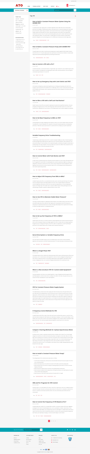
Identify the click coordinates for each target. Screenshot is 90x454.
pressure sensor (50, 376)
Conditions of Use (17, 442)
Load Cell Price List (19, 49)
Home (29, 6)
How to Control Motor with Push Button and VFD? (49, 156)
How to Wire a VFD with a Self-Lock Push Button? (48, 100)
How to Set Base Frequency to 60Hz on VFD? (47, 118)
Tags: (34, 40)
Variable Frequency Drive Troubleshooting (46, 135)
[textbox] (63, 10)
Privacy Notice (16, 441)
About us (15, 437)
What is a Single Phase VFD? (42, 251)
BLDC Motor (41, 439)
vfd (48, 40)
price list (22, 24)
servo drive (38, 244)
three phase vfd (49, 323)
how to (37, 40)
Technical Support (36, 6)
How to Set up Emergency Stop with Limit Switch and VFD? (52, 81)
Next (57, 421)
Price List (40, 444)
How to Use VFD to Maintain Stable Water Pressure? (49, 197)
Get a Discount (28, 439)
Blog (39, 437)
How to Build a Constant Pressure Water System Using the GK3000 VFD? (51, 22)
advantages (47, 263)
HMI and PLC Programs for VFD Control (45, 383)
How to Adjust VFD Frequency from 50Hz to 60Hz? (48, 176)
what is (17, 31)
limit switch (48, 94)
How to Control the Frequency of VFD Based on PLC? (49, 402)
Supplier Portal (41, 441)
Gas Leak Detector (19, 45)
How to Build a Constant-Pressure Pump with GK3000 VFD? (51, 46)
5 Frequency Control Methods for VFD (45, 311)
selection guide (18, 25)
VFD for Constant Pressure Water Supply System (48, 287)
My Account (74, 1)
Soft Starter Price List (19, 41)
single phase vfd (41, 263)
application (40, 304)
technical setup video (43, 40)
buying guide (20, 20)
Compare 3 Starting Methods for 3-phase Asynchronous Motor (53, 330)
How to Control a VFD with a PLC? (43, 64)
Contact (52, 6)
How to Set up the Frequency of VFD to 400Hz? (47, 216)
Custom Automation (42, 442)
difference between (46, 244)
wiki (20, 31)
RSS (75, 16)
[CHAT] (57, 6)
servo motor (23, 25)
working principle (18, 33)
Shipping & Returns (17, 439)
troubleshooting (40, 149)
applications (22, 18)
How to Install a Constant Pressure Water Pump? (48, 353)
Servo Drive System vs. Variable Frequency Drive (48, 235)
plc (36, 395)
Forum (27, 444)
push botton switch (53, 169)
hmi (38, 395)
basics (17, 20)
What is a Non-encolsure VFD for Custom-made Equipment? (52, 269)
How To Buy (45, 6)
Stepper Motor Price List (20, 39)
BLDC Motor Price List (20, 47)
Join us (27, 442)
